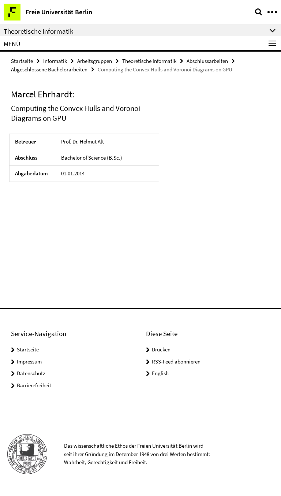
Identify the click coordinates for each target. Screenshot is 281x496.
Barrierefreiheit (34, 385)
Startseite (22, 60)
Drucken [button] (161, 349)
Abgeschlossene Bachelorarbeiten (49, 69)
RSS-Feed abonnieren (176, 361)
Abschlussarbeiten (207, 60)
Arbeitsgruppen (94, 60)
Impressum (29, 361)
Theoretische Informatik (149, 60)
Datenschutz (31, 373)
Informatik (55, 60)
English (160, 373)
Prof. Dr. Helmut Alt (82, 141)
